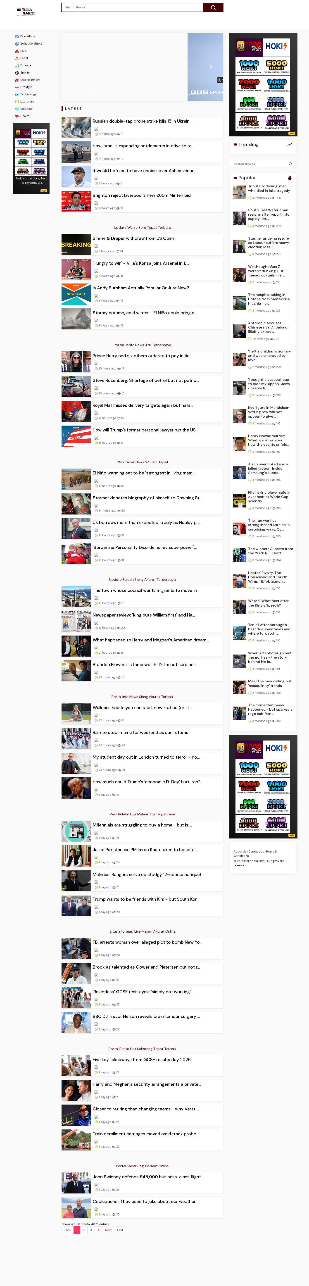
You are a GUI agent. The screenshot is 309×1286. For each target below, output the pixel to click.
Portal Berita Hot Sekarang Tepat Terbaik (142, 1048)
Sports (25, 72)
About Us (240, 851)
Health (24, 116)
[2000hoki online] (39, 161)
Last (120, 1230)
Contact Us (256, 851)
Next (108, 1230)
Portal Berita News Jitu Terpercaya (142, 345)
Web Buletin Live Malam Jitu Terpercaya (142, 814)
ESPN (23, 51)
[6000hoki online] (39, 171)
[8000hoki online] (23, 133)
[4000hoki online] (23, 171)
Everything (27, 36)
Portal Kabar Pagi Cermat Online (142, 1166)
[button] (74, 67)
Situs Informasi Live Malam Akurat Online (142, 931)
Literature (27, 101)
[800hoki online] (23, 161)
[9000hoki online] (39, 152)
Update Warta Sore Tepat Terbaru (142, 227)
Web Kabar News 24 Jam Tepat (142, 462)
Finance (25, 65)
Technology (28, 94)
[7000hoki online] (23, 152)
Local (24, 58)
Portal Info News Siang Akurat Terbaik (142, 696)
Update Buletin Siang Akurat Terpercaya (142, 579)
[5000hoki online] (39, 142)
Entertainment (30, 80)
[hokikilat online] (39, 133)
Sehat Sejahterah (32, 43)
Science (26, 109)
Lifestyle (26, 87)
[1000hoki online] (23, 142)
